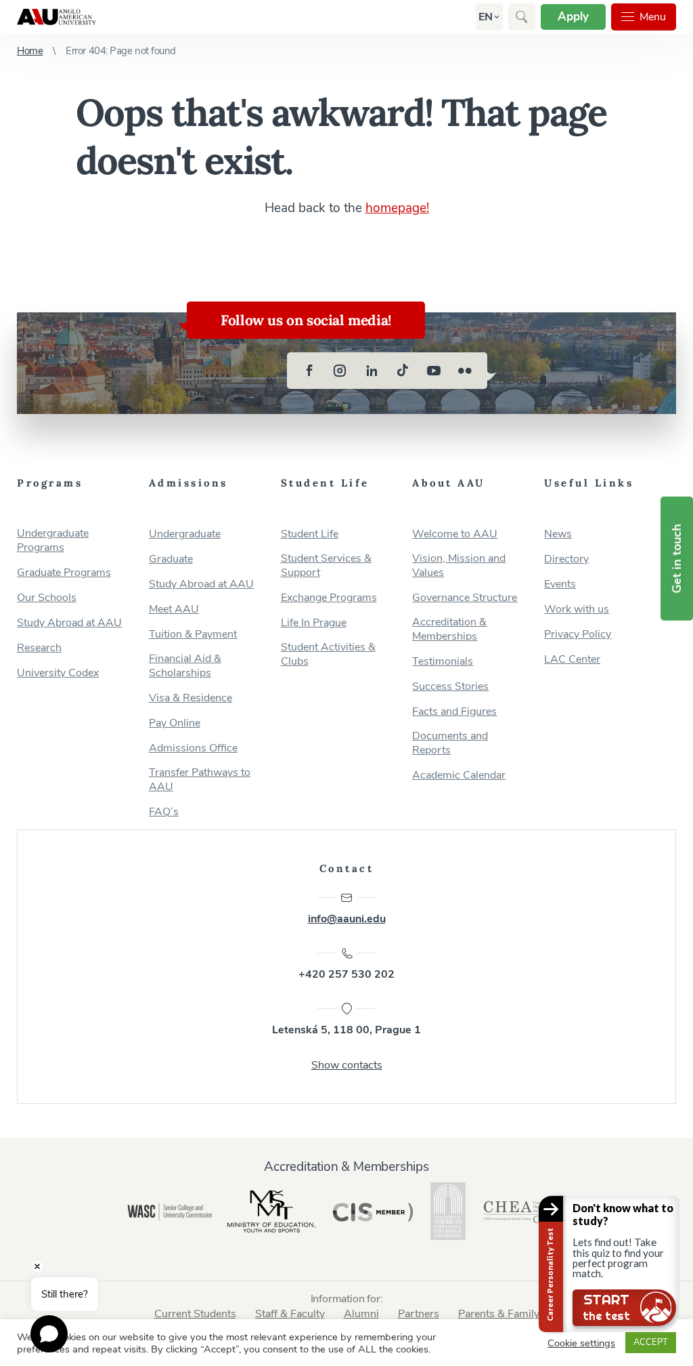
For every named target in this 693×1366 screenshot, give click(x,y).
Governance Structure (464, 598)
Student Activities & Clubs (328, 654)
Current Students (195, 1313)
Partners (418, 1313)
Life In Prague (313, 623)
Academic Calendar (459, 775)
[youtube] (434, 370)
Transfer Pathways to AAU (199, 780)
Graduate (171, 559)
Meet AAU (174, 609)
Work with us (576, 609)
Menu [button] (653, 16)
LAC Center (572, 660)
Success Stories (450, 687)
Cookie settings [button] (581, 1343)
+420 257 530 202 (346, 974)
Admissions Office (193, 748)
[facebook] (309, 370)
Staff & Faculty (290, 1313)
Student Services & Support (326, 566)
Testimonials (442, 662)
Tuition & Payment (193, 634)
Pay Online (174, 723)
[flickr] (465, 370)
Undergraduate (185, 534)
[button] (485, 16)
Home (30, 51)
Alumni (361, 1313)
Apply (573, 16)
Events (560, 584)
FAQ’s (164, 812)
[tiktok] (403, 370)
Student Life (309, 534)
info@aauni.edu (347, 918)
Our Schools (46, 598)
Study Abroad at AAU (69, 623)
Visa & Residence (190, 698)
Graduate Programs (64, 573)
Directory (566, 559)
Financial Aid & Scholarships (185, 666)
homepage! (397, 208)
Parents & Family (498, 1313)
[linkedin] (371, 370)
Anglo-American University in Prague (56, 17)
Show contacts (346, 1065)
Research (39, 648)
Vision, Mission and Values (459, 566)
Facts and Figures (454, 712)
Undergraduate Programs (53, 540)
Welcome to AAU (454, 534)
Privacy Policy (577, 634)
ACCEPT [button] (650, 1342)
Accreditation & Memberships (449, 629)
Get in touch (677, 559)
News (558, 534)
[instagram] (340, 370)
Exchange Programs (329, 598)
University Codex (58, 673)
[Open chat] (49, 1333)
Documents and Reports (450, 743)
